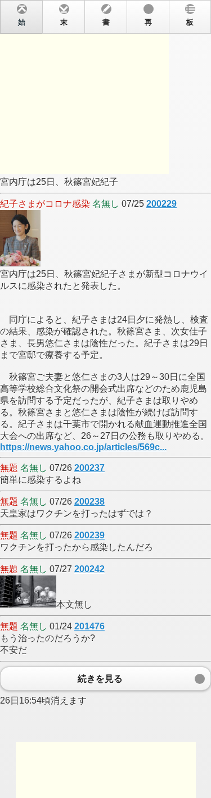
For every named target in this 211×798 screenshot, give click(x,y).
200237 (89, 468)
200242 (89, 569)
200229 (161, 203)
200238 (89, 501)
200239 (89, 535)
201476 (89, 626)
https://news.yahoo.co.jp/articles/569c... (83, 447)
